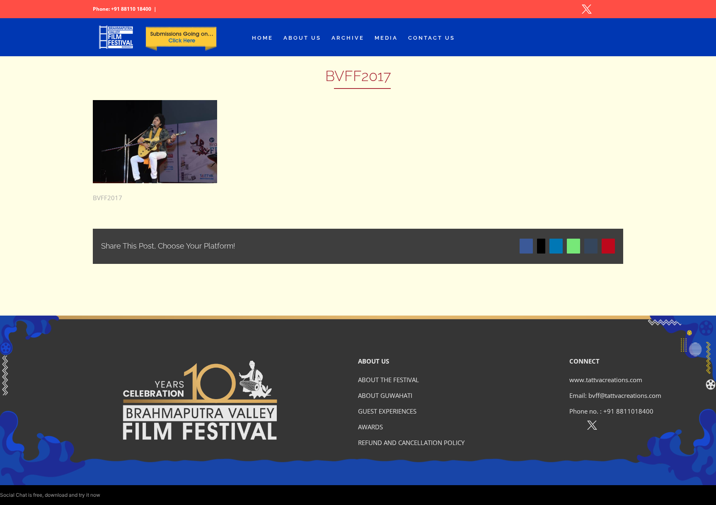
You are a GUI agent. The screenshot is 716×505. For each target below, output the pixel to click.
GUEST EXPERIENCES (387, 411)
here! (107, 495)
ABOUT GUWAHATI (385, 395)
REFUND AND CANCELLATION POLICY (411, 442)
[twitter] (592, 427)
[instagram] (610, 427)
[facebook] (574, 427)
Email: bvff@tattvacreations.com (615, 395)
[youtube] (628, 427)
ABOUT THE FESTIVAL (388, 380)
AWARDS (370, 427)
